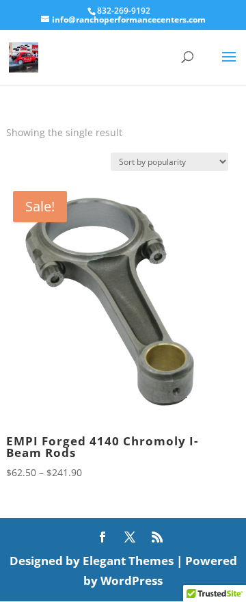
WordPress (131, 580)
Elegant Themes (128, 560)
